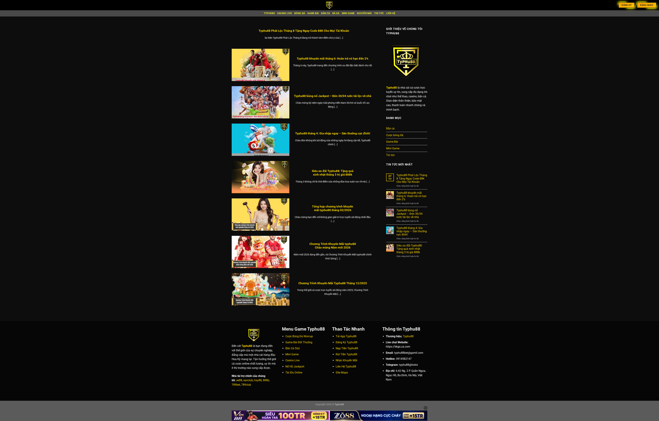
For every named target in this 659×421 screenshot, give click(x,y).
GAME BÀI (313, 13)
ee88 (239, 380)
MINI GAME (348, 13)
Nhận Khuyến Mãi (346, 360)
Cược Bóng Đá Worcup (299, 336)
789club (246, 384)
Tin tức (390, 155)
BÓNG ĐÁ (299, 13)
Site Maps (342, 372)
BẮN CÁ (325, 13)
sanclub (248, 380)
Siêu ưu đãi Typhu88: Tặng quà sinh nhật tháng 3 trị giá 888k (332, 172)
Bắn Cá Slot (292, 348)
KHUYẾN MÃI (364, 13)
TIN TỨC (379, 13)
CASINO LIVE (284, 13)
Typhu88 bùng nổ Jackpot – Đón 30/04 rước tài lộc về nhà (332, 96)
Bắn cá (390, 128)
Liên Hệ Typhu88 (346, 366)
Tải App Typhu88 (346, 336)
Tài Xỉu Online (293, 372)
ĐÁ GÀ (335, 13)
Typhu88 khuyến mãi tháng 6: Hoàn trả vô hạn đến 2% (332, 58)
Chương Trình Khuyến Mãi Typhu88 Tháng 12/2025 (332, 283)
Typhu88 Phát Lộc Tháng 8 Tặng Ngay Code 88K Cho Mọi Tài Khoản (304, 30)
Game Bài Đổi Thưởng (298, 342)
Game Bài (392, 141)
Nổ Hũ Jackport (294, 366)
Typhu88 (408, 336)
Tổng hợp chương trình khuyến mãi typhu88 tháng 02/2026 (332, 208)
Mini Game (392, 148)
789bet (236, 384)
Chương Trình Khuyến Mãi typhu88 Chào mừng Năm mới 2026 (332, 245)
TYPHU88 (269, 13)
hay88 (258, 380)
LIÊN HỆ (390, 13)
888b (266, 380)
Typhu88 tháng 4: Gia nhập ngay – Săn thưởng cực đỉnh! (332, 133)
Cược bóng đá (394, 135)
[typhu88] (329, 5)
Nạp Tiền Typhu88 (347, 348)
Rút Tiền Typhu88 (346, 354)
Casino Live (292, 360)
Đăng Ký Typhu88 (346, 342)
